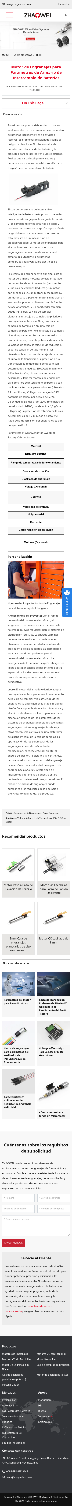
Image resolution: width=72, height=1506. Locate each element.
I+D (40, 1406)
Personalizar (9, 1400)
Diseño (42, 1411)
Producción (44, 1400)
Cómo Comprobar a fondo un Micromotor (52, 1114)
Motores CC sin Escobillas (16, 1360)
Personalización (12, 114)
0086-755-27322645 (17, 1472)
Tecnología (44, 1417)
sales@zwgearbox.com (18, 4)
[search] (66, 15)
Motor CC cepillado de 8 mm (53, 940)
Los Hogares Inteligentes (16, 1411)
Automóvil (8, 1406)
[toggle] (9, 15)
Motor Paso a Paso (47, 1360)
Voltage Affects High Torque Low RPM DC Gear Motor (36, 820)
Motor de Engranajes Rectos (52, 1375)
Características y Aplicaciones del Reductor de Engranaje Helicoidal (17, 1102)
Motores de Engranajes (15, 1354)
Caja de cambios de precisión (53, 1365)
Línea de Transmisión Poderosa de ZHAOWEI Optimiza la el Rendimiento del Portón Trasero (53, 1006)
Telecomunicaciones (13, 1417)
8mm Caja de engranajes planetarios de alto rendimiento (18, 944)
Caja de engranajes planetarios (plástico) (14, 1377)
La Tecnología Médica (14, 1428)
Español (62, 4)
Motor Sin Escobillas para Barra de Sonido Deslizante (54, 889)
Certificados (45, 1422)
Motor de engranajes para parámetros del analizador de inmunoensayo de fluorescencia (16, 1055)
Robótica (7, 1422)
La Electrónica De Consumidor (12, 1435)
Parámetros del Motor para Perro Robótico (36, 813)
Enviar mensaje (13, 1243)
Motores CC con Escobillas (51, 1354)
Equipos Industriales (13, 1443)
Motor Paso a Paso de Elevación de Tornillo (18, 887)
